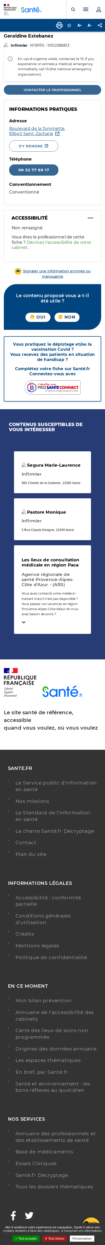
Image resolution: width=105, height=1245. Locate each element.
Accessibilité (29, 218)
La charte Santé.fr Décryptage (55, 831)
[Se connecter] (98, 9)
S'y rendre (31, 146)
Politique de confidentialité (51, 957)
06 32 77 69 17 (33, 169)
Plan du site (31, 854)
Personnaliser (82, 1238)
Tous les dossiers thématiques (54, 1187)
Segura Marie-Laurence (53, 465)
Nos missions (32, 801)
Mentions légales (37, 946)
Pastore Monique (46, 512)
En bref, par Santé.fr (42, 1072)
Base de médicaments (44, 1152)
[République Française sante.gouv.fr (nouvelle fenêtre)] (20, 696)
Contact (26, 842)
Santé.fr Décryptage (42, 1175)
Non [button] (69, 317)
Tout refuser (55, 1238)
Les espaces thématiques (48, 1060)
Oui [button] (40, 317)
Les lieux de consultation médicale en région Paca (51, 562)
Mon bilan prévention (44, 1001)
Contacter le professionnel (53, 90)
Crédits (25, 934)
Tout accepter (27, 1238)
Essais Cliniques (36, 1163)
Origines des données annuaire (56, 1049)
